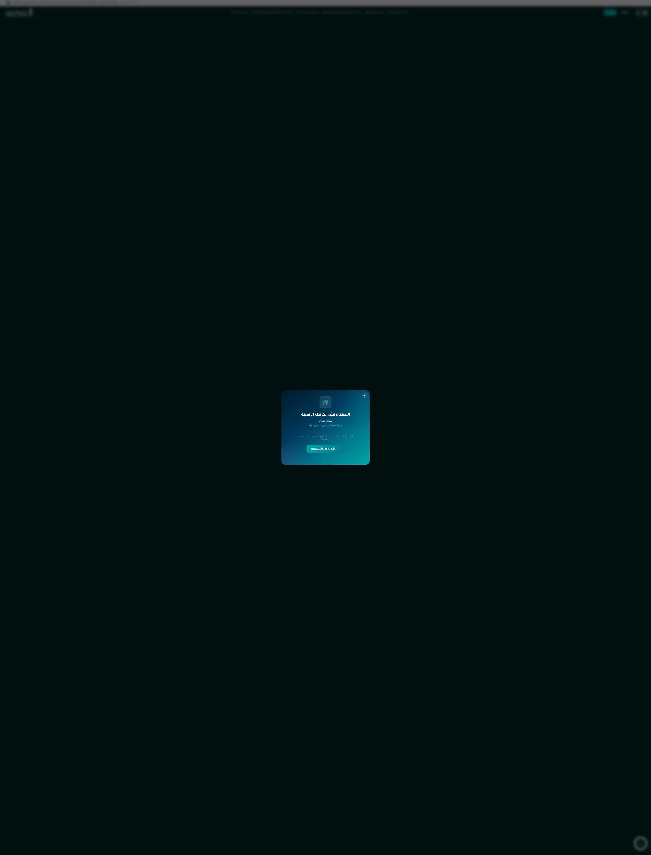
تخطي (325, 457)
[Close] (364, 395)
